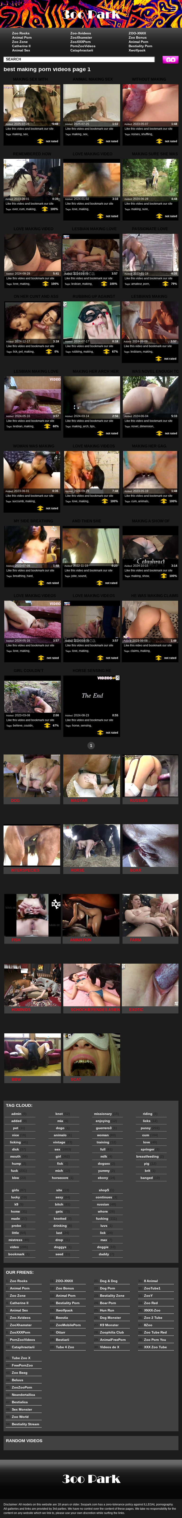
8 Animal (148, 1281)
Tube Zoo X (18, 1358)
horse (75, 725)
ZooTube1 (149, 1288)
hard (30, 576)
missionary (106, 1114)
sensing (86, 725)
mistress (19, 1240)
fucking (106, 1218)
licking (19, 1142)
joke (74, 576)
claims (135, 651)
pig (150, 1163)
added (19, 1121)
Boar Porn (105, 1303)
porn (146, 283)
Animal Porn (22, 37)
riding (150, 1114)
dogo (63, 1128)
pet (21, 351)
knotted (63, 1218)
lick (15, 351)
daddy (106, 1254)
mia (62, 1121)
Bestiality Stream (22, 1424)
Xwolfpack (137, 50)
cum (22, 209)
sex (25, 134)
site (62, 1190)
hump (19, 1163)
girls (19, 1190)
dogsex (106, 1163)
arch (86, 426)
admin (19, 1114)
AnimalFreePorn (110, 1340)
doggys (63, 1247)
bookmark (19, 1254)
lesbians (136, 351)
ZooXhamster (81, 37)
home (19, 1211)
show (145, 576)
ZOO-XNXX (137, 33)
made (19, 1218)
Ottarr (57, 1332)
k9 (18, 1204)
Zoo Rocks (21, 33)
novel (134, 426)
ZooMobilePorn (65, 1325)
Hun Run (104, 1310)
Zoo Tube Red (152, 1332)
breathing (19, 576)
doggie (106, 1247)
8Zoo (145, 1325)
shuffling (146, 134)
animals (143, 501)
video (19, 1247)
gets (63, 1211)
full (106, 1149)
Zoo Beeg (16, 1373)
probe (19, 1226)
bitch (62, 1204)
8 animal (91, 15)
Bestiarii (59, 1340)
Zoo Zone (20, 42)
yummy (106, 1171)
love (74, 209)
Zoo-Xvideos (80, 33)
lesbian (76, 283)
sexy (62, 1197)
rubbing (77, 351)
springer (150, 1149)
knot (62, 1114)
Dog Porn (104, 1288)
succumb (18, 501)
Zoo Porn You (152, 1340)
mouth (19, 1156)
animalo (63, 1135)
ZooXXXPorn (80, 42)
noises (135, 134)
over (15, 209)
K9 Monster (106, 1325)
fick (62, 1163)
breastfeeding (150, 1156)
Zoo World (17, 1417)
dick (19, 1149)
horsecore (62, 1178)
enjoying (106, 1121)
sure (145, 209)
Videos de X (106, 1347)
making (17, 134)
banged (150, 1178)
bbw (19, 1178)
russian (106, 1204)
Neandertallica (20, 1395)
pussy (150, 1128)
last (62, 1233)
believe (18, 725)
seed (62, 1254)
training (106, 1142)
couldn (28, 725)
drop (62, 1240)
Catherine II (21, 46)
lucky (19, 1197)
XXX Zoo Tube (152, 1347)
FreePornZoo (19, 1365)
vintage (62, 1142)
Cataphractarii (81, 50)
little (19, 1233)
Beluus (14, 1380)
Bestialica (17, 1402)
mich (62, 1171)
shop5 (106, 1190)
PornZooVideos (83, 46)
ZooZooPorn (19, 1387)
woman (106, 1135)
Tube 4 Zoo (62, 1347)
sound (82, 576)
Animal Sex (21, 50)
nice (19, 1135)
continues (106, 1197)
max (106, 1240)
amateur (136, 283)
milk (106, 1156)
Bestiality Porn (140, 46)
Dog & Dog (106, 1281)
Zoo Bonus (138, 37)
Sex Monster (19, 1409)
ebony (106, 1178)
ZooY (145, 1295)
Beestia (59, 1318)
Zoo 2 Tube (150, 1318)
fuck (19, 1171)
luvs (106, 1226)
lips (92, 426)
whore (106, 1211)
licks (150, 1121)
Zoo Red (148, 1303)
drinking (62, 1226)
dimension (146, 426)
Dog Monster (107, 1318)
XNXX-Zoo (149, 1310)
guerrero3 (106, 1128)
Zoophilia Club (109, 1332)
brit (150, 1171)
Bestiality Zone (109, 1295)
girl (63, 1156)
